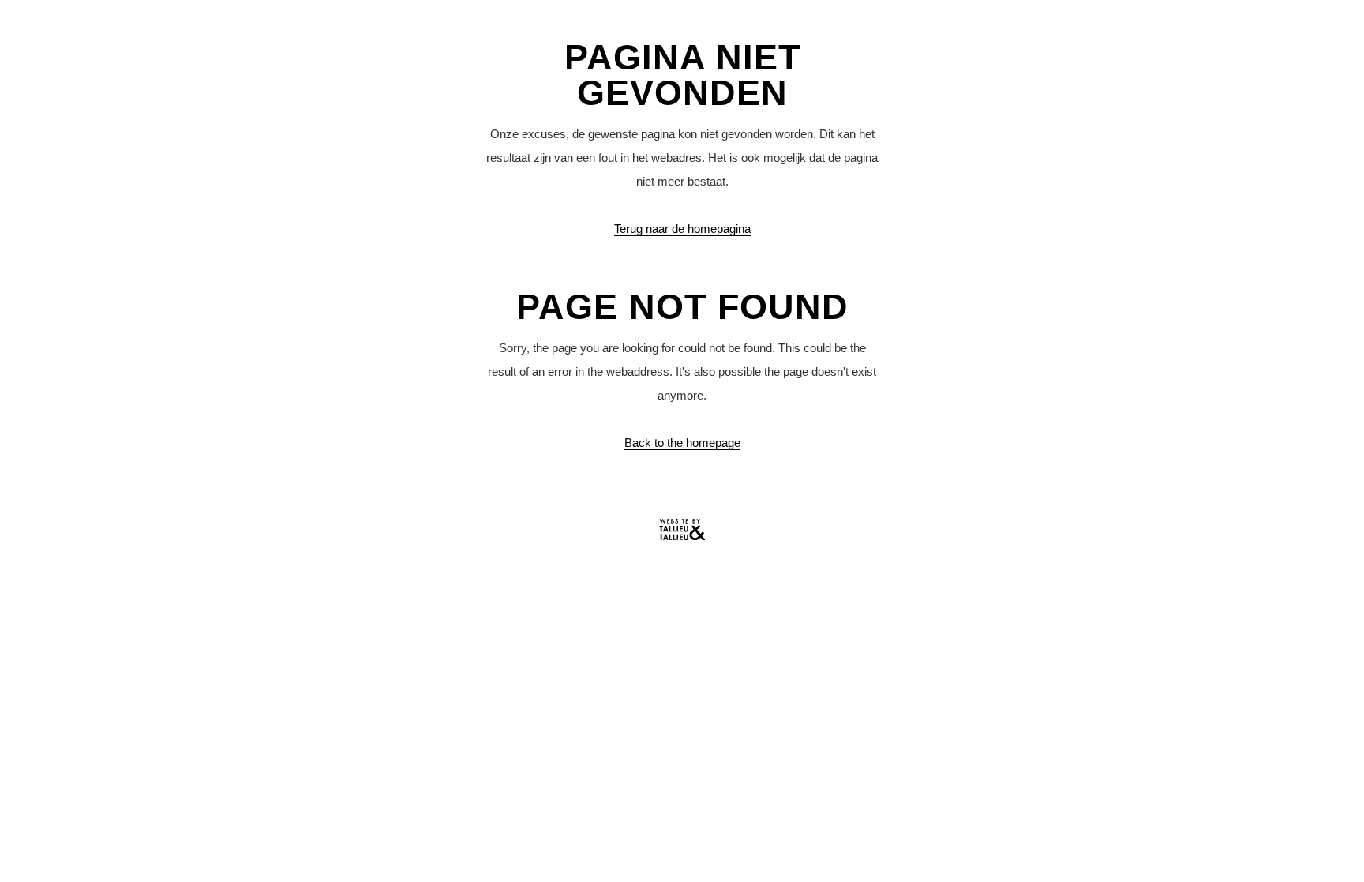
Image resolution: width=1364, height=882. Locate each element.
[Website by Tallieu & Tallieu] (682, 533)
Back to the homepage (682, 442)
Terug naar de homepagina (682, 228)
